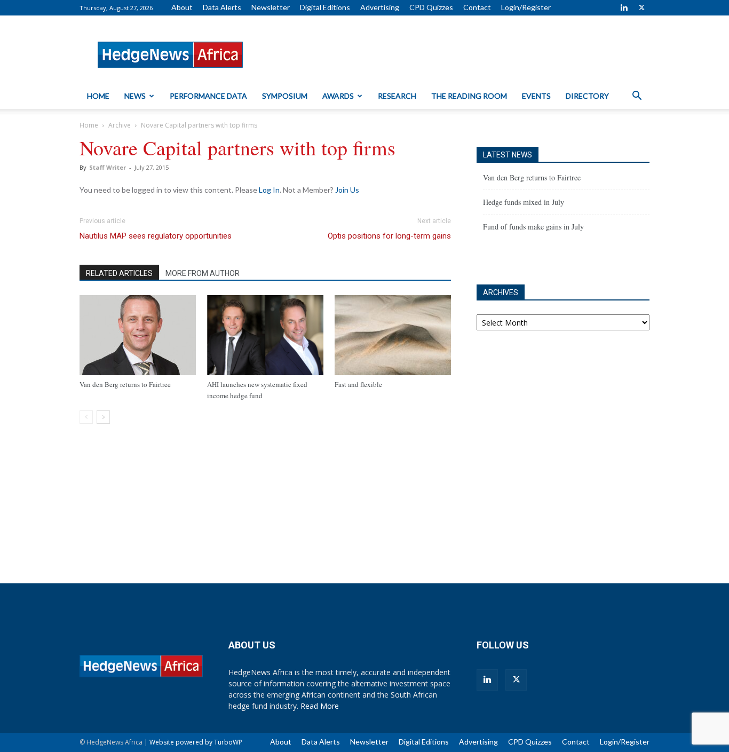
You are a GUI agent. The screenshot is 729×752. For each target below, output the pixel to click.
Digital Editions (325, 7)
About (182, 7)
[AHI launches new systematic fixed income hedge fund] (265, 335)
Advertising (379, 7)
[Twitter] (641, 7)
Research (397, 95)
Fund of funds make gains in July (533, 226)
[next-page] (103, 417)
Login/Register (526, 7)
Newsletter (270, 7)
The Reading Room (469, 95)
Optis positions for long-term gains (389, 236)
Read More (319, 706)
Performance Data (208, 95)
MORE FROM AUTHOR (202, 273)
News (135, 95)
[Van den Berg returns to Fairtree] (138, 335)
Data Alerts (222, 7)
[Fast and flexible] (393, 335)
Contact (477, 7)
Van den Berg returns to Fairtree (125, 384)
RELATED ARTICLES (119, 273)
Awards (338, 95)
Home (98, 95)
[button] (636, 97)
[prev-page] (86, 417)
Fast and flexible (358, 384)
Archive (119, 125)
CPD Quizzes (431, 7)
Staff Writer (107, 167)
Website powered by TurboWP (195, 742)
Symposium (284, 95)
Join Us (347, 189)
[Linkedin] (624, 7)
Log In (269, 189)
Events (536, 95)
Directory (587, 95)
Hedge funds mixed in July (523, 202)
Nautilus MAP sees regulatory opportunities (156, 236)
